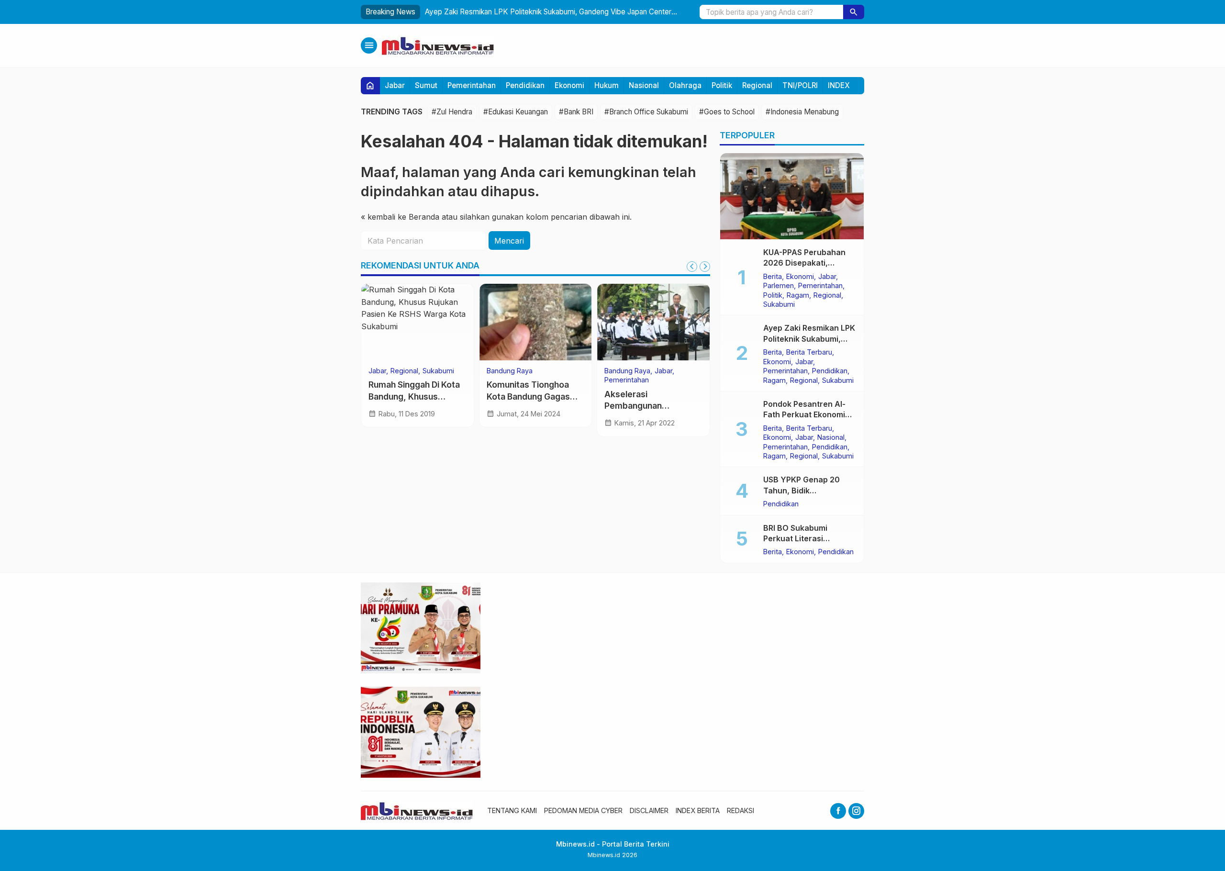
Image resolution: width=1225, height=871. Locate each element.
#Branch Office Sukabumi (646, 111)
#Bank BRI (576, 111)
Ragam (798, 294)
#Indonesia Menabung (802, 111)
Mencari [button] (509, 241)
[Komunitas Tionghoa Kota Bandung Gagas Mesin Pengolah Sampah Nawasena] (535, 322)
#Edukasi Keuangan (515, 111)
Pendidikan (525, 85)
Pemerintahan (471, 85)
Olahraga (685, 85)
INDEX (839, 85)
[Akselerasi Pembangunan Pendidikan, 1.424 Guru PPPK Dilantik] (653, 322)
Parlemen (778, 285)
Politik (722, 85)
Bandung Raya (510, 371)
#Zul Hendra (452, 111)
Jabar (395, 85)
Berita (772, 276)
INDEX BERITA (698, 810)
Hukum (606, 85)
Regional (757, 85)
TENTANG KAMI (512, 810)
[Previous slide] (692, 266)
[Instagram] (856, 811)
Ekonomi (569, 85)
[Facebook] (838, 811)
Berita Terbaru (809, 351)
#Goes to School (727, 111)
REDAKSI (740, 810)
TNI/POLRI (800, 85)
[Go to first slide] (705, 266)
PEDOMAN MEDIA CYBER (583, 810)
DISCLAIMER (649, 810)
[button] (853, 12)
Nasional (644, 85)
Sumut (426, 85)
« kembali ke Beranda (400, 217)
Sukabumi (438, 371)
